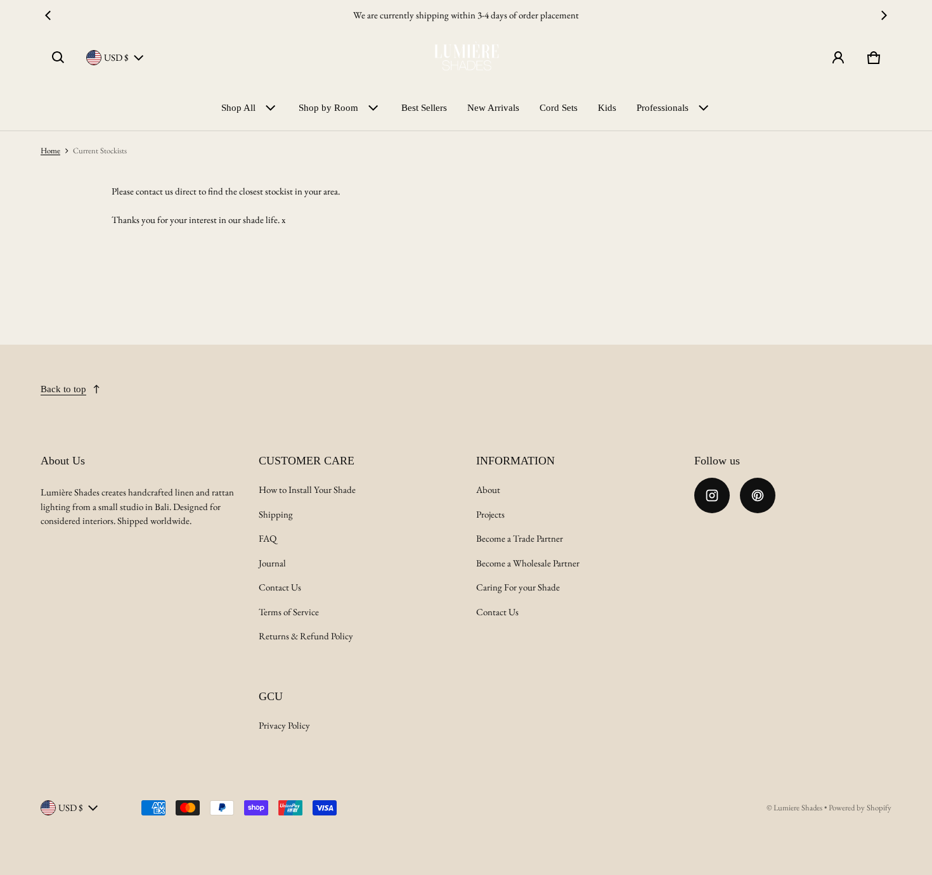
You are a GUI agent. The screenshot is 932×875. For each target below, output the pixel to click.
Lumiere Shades (797, 807)
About (488, 489)
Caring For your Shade (518, 587)
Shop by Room (328, 108)
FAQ (267, 538)
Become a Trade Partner (519, 538)
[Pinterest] (757, 495)
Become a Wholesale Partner (527, 563)
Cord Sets (559, 108)
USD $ (116, 57)
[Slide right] (883, 15)
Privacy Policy (284, 725)
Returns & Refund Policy (306, 636)
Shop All (238, 108)
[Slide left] (48, 15)
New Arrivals (493, 108)
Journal (272, 563)
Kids (607, 108)
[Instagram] (712, 495)
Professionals (663, 108)
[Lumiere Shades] (466, 58)
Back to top (63, 389)
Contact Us (280, 587)
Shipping (276, 514)
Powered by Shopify (860, 807)
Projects (490, 514)
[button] (58, 57)
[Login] (838, 57)
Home (50, 150)
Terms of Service (289, 612)
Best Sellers (424, 108)
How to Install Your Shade (307, 489)
